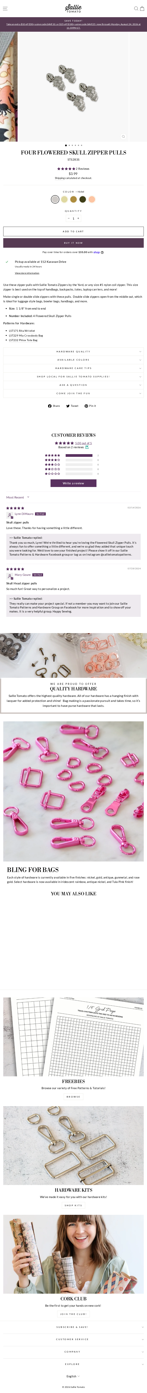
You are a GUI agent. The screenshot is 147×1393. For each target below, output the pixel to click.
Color (73, 191)
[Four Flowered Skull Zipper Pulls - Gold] (25, 976)
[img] (15, 508)
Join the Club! (73, 1314)
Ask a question (73, 384)
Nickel (55, 199)
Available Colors (73, 359)
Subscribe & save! (72, 1327)
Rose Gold (92, 199)
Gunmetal (83, 199)
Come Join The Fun (73, 393)
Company (73, 1351)
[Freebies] (73, 1036)
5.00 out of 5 (83, 443)
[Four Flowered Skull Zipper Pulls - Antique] (30, 976)
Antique (73, 199)
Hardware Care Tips (73, 368)
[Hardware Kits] (73, 1145)
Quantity (73, 211)
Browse (74, 1096)
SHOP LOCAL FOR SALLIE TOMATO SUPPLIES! (73, 376)
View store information (27, 273)
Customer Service (72, 1339)
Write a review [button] (73, 483)
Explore (72, 1364)
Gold (64, 199)
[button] (66, 168)
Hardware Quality (73, 351)
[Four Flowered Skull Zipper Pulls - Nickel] (21, 976)
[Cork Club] (73, 1254)
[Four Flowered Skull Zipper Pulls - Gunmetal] (34, 976)
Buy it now (73, 243)
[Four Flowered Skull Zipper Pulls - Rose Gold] (39, 976)
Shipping (60, 178)
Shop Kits (73, 1205)
